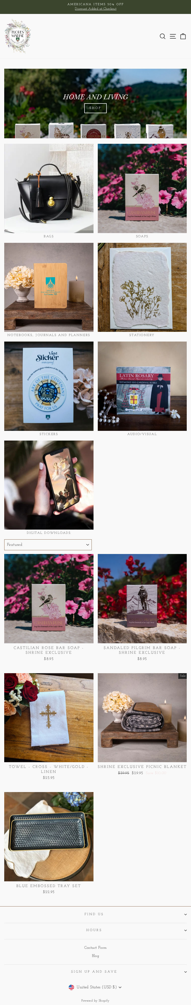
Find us (94, 914)
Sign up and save (94, 971)
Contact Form (95, 948)
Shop (96, 108)
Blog (95, 956)
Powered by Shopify (95, 1000)
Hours (94, 930)
